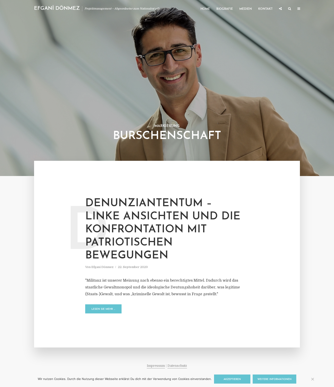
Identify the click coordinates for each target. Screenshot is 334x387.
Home (205, 8)
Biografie (224, 8)
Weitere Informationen (274, 379)
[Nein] (312, 379)
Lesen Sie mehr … (103, 309)
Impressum (156, 365)
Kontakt (265, 8)
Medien (245, 8)
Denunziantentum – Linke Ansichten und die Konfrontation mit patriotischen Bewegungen (162, 229)
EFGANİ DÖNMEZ (57, 8)
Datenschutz (177, 365)
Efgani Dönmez (102, 267)
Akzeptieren (232, 379)
